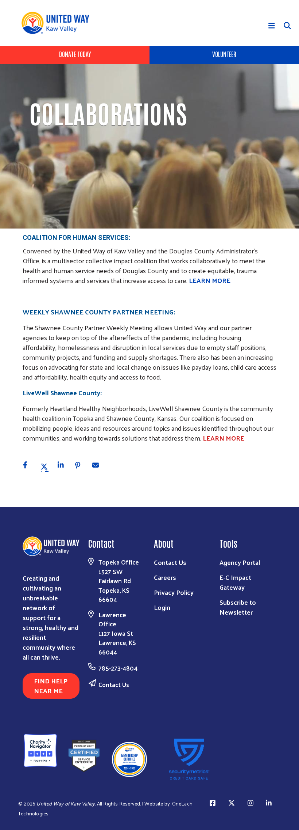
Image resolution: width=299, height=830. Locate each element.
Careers (165, 577)
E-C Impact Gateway (235, 582)
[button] (29, 466)
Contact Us (113, 684)
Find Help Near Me (50, 686)
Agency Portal (240, 562)
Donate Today (75, 53)
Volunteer (224, 53)
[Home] (58, 23)
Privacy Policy (174, 592)
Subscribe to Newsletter (238, 607)
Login (162, 607)
